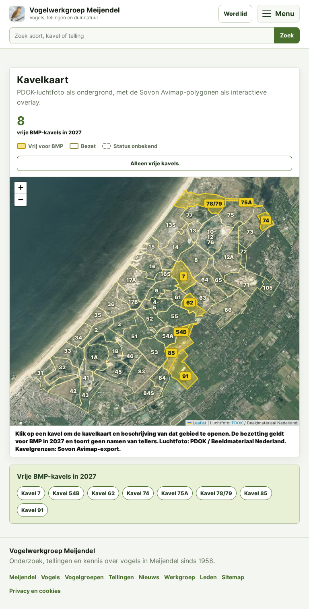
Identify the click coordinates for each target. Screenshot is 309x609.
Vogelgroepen (84, 577)
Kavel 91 (32, 510)
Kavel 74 (138, 493)
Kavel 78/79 (216, 493)
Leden (208, 577)
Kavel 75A (174, 493)
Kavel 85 (256, 493)
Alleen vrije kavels (154, 163)
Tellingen (121, 577)
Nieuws (149, 577)
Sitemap (233, 577)
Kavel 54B (66, 493)
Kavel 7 (31, 493)
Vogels (50, 577)
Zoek (287, 35)
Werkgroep (179, 577)
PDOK (237, 422)
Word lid (235, 13)
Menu (285, 14)
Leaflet (199, 422)
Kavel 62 (103, 493)
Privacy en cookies (35, 590)
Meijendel (22, 577)
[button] (71, 353)
